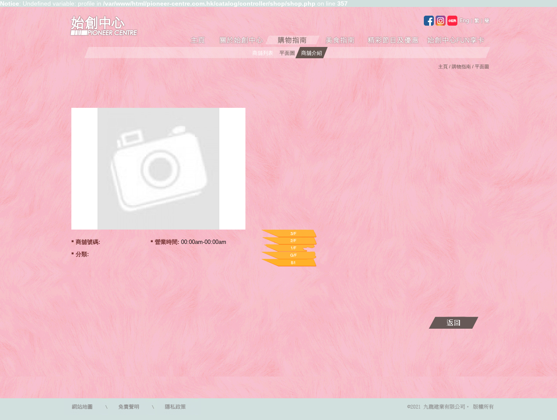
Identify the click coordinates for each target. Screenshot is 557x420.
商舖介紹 (311, 53)
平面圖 (287, 53)
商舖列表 (262, 53)
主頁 (443, 66)
